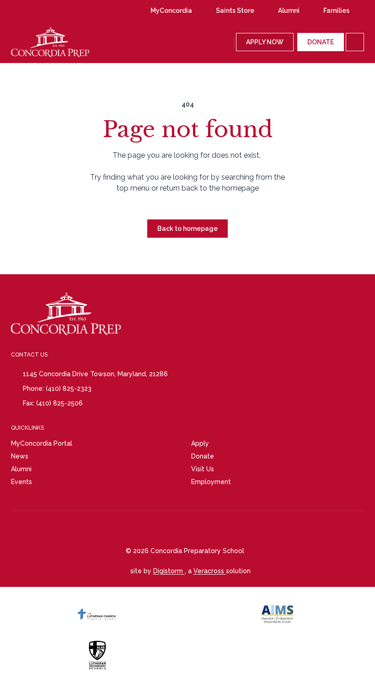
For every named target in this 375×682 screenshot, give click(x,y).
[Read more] (27, 10)
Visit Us (202, 469)
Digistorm (169, 571)
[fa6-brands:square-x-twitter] (96, 10)
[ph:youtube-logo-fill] (62, 10)
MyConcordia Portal (41, 443)
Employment (211, 481)
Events (21, 481)
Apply (200, 443)
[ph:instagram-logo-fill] (27, 10)
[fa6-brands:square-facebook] (44, 10)
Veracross (209, 571)
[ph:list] (355, 42)
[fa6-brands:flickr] (79, 10)
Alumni (21, 469)
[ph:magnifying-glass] (225, 42)
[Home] (37, 42)
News (19, 456)
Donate (202, 456)
